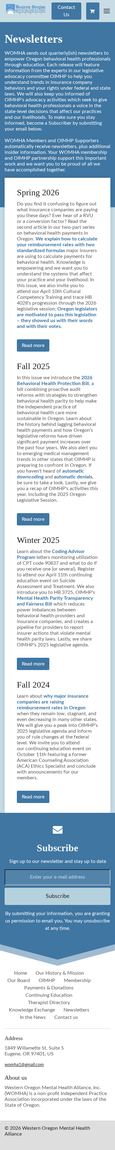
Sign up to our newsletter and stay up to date (57, 861)
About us (16, 1077)
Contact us (66, 1017)
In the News (33, 1017)
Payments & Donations (49, 987)
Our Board (18, 980)
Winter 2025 (38, 540)
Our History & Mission (60, 973)
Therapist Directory (49, 1002)
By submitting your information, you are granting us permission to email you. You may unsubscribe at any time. (57, 921)
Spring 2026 (38, 192)
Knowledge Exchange (32, 1010)
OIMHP (47, 980)
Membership (77, 980)
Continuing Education (48, 995)
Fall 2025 (33, 366)
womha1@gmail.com (24, 1065)
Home (20, 973)
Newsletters (76, 1010)
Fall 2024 (33, 684)
